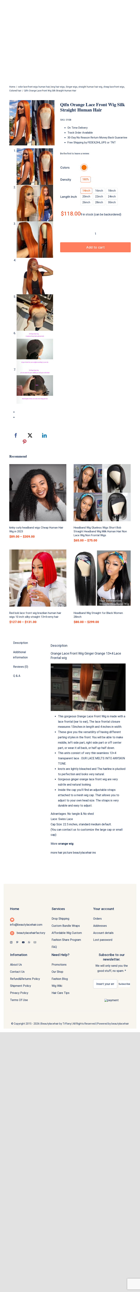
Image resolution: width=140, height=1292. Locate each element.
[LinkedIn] (44, 435)
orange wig (65, 843)
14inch (86, 190)
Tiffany (67, 1023)
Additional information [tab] (20, 654)
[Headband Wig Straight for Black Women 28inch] (102, 578)
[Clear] (130, 201)
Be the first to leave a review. (75, 153)
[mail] (35, 942)
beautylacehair (120, 1023)
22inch (99, 196)
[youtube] (23, 942)
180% (85, 179)
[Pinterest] (24, 442)
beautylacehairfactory (30, 933)
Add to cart (95, 247)
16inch (99, 190)
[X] (30, 435)
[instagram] (11, 942)
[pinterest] (17, 942)
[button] (84, 167)
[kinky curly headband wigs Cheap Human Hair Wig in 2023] (37, 492)
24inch (112, 196)
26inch (86, 202)
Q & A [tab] (16, 676)
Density (65, 179)
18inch (112, 190)
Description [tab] (20, 643)
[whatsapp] (29, 942)
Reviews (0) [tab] (20, 666)
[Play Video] (52, 667)
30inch (112, 202)
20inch (86, 196)
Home (14, 909)
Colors (65, 167)
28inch (99, 202)
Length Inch (68, 196)
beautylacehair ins (84, 852)
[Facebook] (16, 435)
